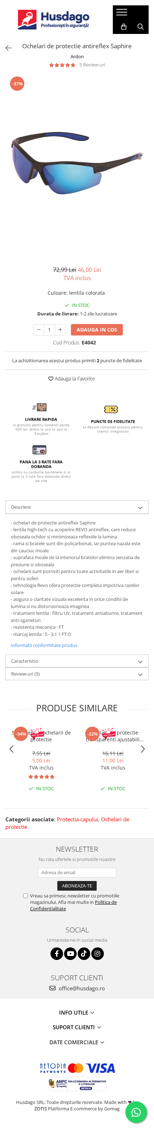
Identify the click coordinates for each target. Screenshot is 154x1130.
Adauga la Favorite (74, 378)
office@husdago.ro (81, 988)
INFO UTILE (74, 1012)
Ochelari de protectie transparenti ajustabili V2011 (113, 736)
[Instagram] (97, 953)
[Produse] (122, 14)
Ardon (77, 56)
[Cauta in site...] (141, 27)
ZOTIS (40, 1108)
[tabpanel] (77, 163)
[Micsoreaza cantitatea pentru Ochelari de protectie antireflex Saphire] (38, 329)
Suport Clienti (74, 1027)
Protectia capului (77, 819)
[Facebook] (56, 953)
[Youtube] (70, 953)
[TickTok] (84, 953)
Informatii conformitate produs (44, 645)
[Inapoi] (5, 48)
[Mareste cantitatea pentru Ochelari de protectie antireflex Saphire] (60, 329)
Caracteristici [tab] (24, 661)
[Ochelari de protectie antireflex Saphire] (77, 163)
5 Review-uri (92, 64)
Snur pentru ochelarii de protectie (41, 736)
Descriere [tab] (21, 507)
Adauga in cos (97, 329)
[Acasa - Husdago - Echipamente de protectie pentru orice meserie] (54, 20)
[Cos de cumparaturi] (123, 27)
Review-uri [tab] (25, 674)
